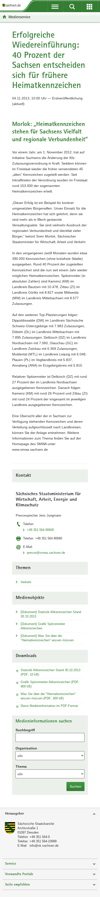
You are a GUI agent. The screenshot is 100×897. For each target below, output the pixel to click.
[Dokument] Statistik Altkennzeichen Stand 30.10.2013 (51, 614)
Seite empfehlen (17, 885)
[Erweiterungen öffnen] (89, 6)
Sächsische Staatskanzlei (35, 824)
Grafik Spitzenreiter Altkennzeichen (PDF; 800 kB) (50, 684)
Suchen (75, 786)
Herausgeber (14, 814)
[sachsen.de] (12, 5)
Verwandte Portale (19, 874)
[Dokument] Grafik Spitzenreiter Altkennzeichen (43, 626)
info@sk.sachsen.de (44, 845)
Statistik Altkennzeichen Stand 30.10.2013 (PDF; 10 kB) (50, 672)
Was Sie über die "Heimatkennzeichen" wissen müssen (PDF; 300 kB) (48, 696)
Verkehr (26, 582)
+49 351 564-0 (40, 837)
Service (10, 864)
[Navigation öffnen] (55, 6)
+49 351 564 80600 (40, 530)
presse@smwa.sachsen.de (46, 552)
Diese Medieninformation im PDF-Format (49, 706)
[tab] (50, 814)
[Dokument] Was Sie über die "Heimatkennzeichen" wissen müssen (47, 638)
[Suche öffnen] (72, 6)
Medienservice (19, 17)
